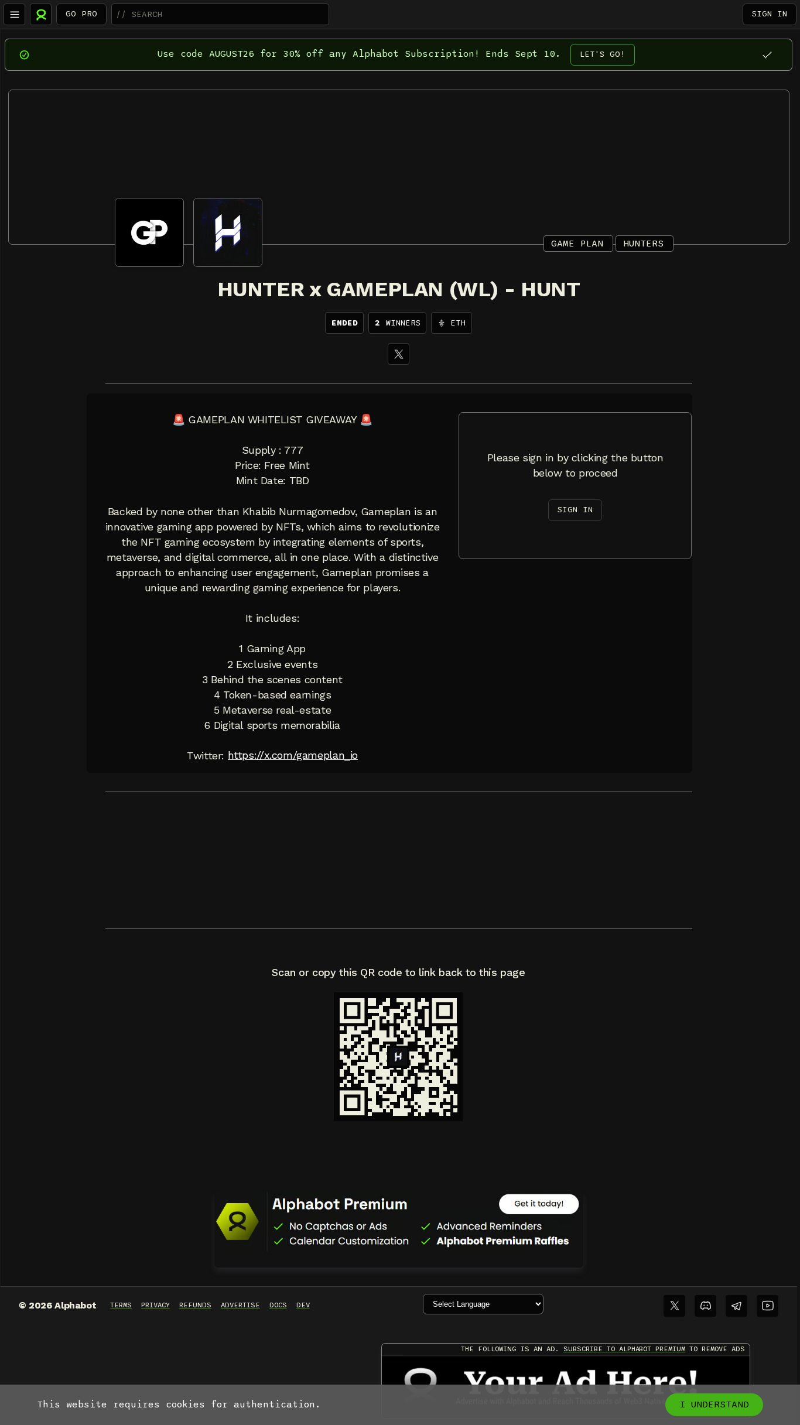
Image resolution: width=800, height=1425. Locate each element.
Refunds (195, 1305)
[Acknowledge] (767, 55)
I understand (714, 1404)
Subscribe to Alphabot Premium (624, 1349)
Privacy (155, 1305)
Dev (303, 1305)
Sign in (769, 14)
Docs (278, 1305)
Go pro (81, 14)
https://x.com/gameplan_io (293, 755)
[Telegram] (736, 1306)
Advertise (240, 1305)
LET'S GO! (602, 54)
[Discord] (705, 1306)
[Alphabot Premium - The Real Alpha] (398, 1221)
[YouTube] (767, 1306)
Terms (121, 1305)
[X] (398, 354)
